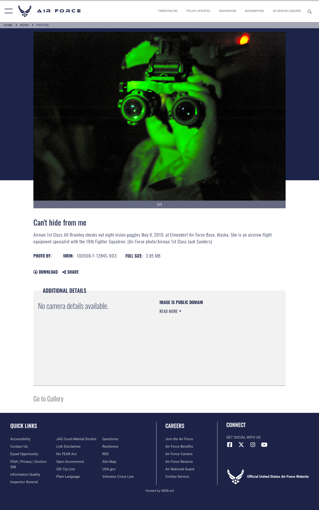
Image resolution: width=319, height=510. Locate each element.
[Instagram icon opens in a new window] (252, 444)
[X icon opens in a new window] (241, 444)
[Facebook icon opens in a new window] (229, 444)
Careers (174, 426)
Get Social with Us (243, 437)
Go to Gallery (48, 398)
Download (48, 272)
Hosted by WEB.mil (159, 490)
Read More (169, 311)
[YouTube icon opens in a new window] (264, 444)
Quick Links (23, 426)
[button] (7, 11)
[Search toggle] (311, 11)
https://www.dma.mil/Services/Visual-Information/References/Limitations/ (214, 347)
